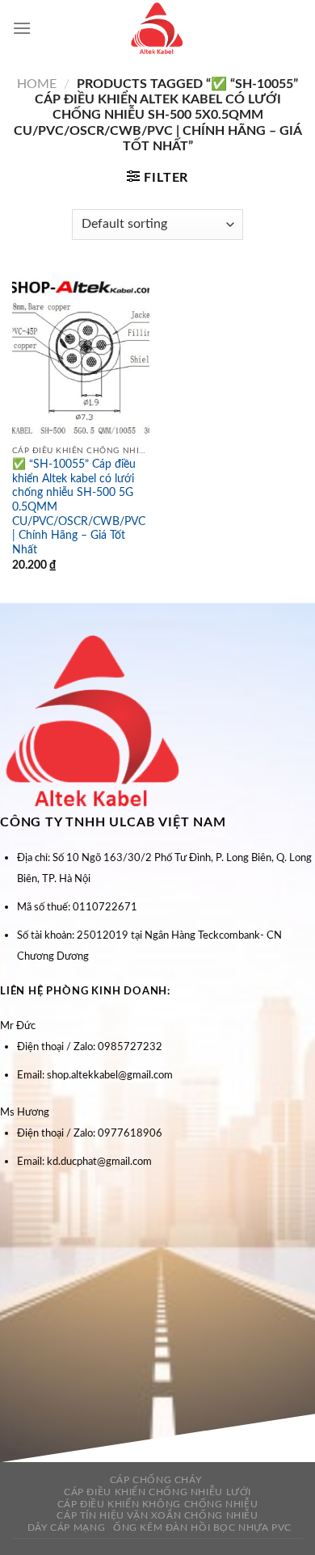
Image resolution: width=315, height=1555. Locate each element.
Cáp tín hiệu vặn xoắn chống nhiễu (157, 1515)
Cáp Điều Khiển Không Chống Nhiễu (157, 1504)
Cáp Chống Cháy (156, 1480)
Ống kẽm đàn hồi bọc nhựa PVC (202, 1527)
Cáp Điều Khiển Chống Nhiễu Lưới (157, 1492)
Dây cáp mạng (66, 1527)
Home (37, 84)
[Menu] (22, 28)
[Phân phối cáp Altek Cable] (157, 28)
